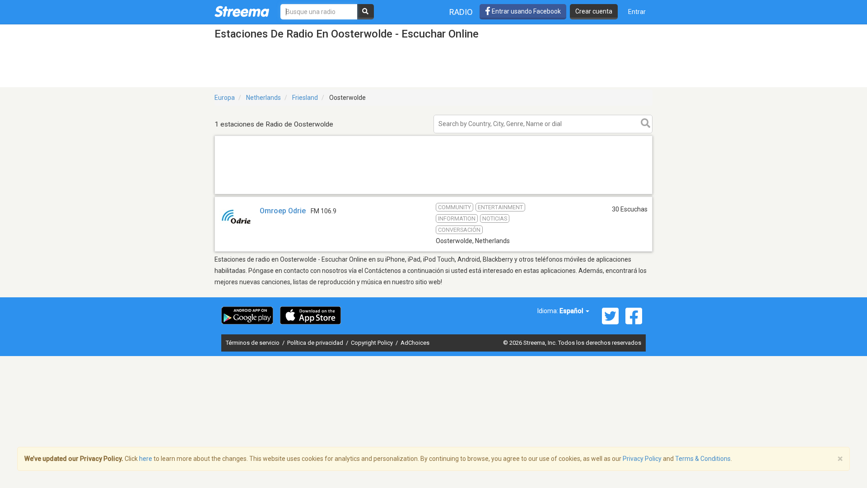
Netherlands (263, 97)
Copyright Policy (372, 342)
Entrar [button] (637, 11)
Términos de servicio (253, 342)
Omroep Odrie (283, 210)
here (145, 458)
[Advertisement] (433, 194)
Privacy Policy (642, 458)
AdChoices (415, 342)
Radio (461, 12)
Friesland (305, 97)
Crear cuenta (593, 11)
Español (572, 310)
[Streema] (241, 11)
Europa (224, 97)
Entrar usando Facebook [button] (525, 11)
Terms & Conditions (703, 458)
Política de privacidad (316, 342)
